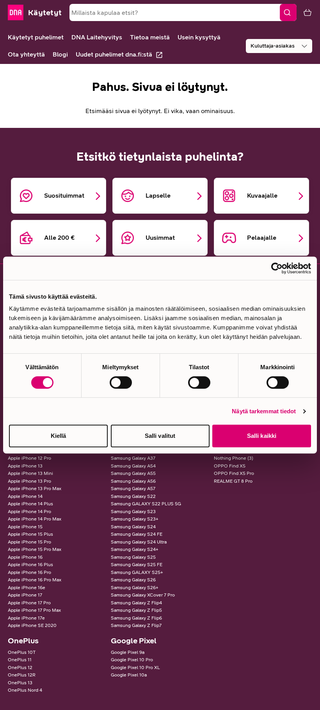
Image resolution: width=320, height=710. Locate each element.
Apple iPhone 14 (25, 496)
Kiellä (58, 435)
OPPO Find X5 (229, 466)
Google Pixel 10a (129, 675)
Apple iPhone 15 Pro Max (34, 549)
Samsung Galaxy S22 (133, 496)
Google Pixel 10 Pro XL (135, 667)
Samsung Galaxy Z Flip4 (136, 603)
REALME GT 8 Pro (233, 481)
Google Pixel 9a (127, 652)
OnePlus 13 (20, 682)
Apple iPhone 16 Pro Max (34, 580)
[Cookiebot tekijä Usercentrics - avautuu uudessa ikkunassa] (277, 268)
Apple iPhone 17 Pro (29, 603)
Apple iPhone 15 (25, 526)
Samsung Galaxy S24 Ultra (139, 542)
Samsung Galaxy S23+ (134, 519)
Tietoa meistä (150, 37)
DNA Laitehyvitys (96, 37)
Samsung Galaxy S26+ (134, 587)
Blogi (60, 54)
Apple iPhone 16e (26, 587)
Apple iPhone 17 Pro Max (34, 610)
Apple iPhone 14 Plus (30, 503)
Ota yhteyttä (26, 54)
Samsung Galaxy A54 (133, 466)
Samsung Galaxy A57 (133, 488)
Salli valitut (160, 435)
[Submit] (288, 12)
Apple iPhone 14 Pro (29, 511)
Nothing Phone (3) (233, 458)
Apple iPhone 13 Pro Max (34, 488)
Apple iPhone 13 (25, 466)
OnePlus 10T (22, 652)
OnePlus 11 (20, 659)
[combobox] (183, 12)
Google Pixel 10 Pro (132, 659)
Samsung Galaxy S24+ (134, 549)
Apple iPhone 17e (26, 618)
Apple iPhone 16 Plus (30, 564)
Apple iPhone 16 (25, 557)
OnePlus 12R (22, 675)
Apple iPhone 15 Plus (30, 534)
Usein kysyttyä (199, 37)
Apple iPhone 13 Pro (29, 481)
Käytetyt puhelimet (36, 37)
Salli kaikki (261, 435)
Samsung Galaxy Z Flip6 (136, 618)
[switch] (121, 382)
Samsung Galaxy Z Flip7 (136, 625)
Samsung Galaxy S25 (133, 557)
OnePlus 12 (20, 667)
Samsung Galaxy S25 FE (136, 564)
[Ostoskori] (304, 12)
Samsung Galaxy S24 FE (136, 534)
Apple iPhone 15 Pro (29, 542)
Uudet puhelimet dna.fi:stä (114, 54)
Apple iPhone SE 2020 (32, 625)
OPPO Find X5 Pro (234, 473)
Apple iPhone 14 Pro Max (34, 519)
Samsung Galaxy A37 (133, 458)
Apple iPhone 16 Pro (29, 572)
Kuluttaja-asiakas (273, 45)
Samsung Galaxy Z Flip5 (136, 610)
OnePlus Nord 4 (25, 690)
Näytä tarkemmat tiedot (264, 411)
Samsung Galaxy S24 (133, 526)
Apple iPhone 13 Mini (30, 473)
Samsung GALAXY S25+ (137, 572)
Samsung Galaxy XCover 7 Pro (143, 595)
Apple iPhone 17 (25, 595)
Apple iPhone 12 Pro (29, 458)
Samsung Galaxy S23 (133, 511)
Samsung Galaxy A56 (133, 481)
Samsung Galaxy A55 (133, 473)
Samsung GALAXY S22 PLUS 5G (146, 503)
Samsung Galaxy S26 (133, 580)
